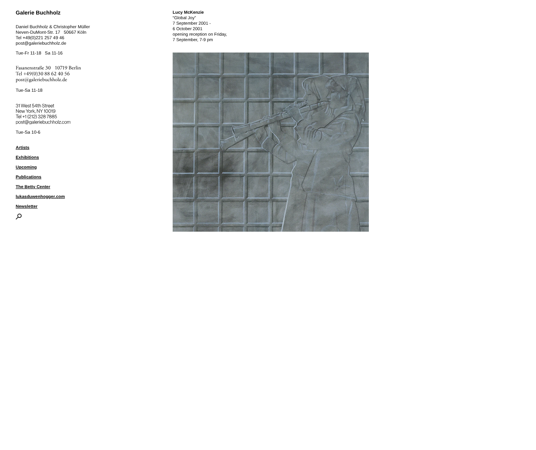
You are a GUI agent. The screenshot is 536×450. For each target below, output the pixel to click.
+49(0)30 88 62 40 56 (47, 74)
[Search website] (19, 218)
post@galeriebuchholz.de (41, 43)
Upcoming (26, 167)
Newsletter (27, 206)
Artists (22, 147)
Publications (28, 177)
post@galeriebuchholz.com (44, 120)
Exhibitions (27, 157)
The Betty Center (33, 187)
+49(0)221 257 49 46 (43, 38)
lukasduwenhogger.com (40, 196)
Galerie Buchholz (38, 12)
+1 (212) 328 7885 (45, 115)
